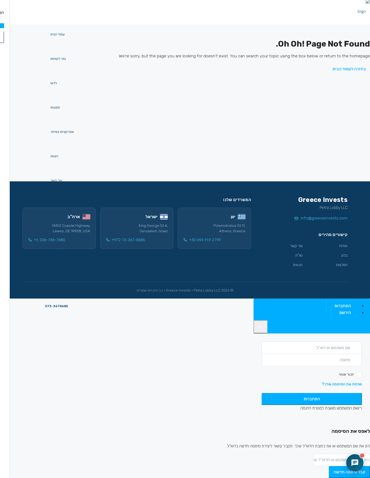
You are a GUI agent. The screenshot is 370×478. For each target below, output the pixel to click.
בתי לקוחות (58, 59)
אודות (54, 254)
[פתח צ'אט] (354, 463)
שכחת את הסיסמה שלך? (342, 384)
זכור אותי (346, 374)
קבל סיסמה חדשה (349, 472)
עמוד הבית (57, 34)
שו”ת (53, 278)
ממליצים (56, 229)
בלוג (53, 205)
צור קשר (56, 180)
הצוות (54, 156)
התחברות (312, 399)
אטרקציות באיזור (62, 132)
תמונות (55, 107)
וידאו (53, 83)
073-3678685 (56, 306)
